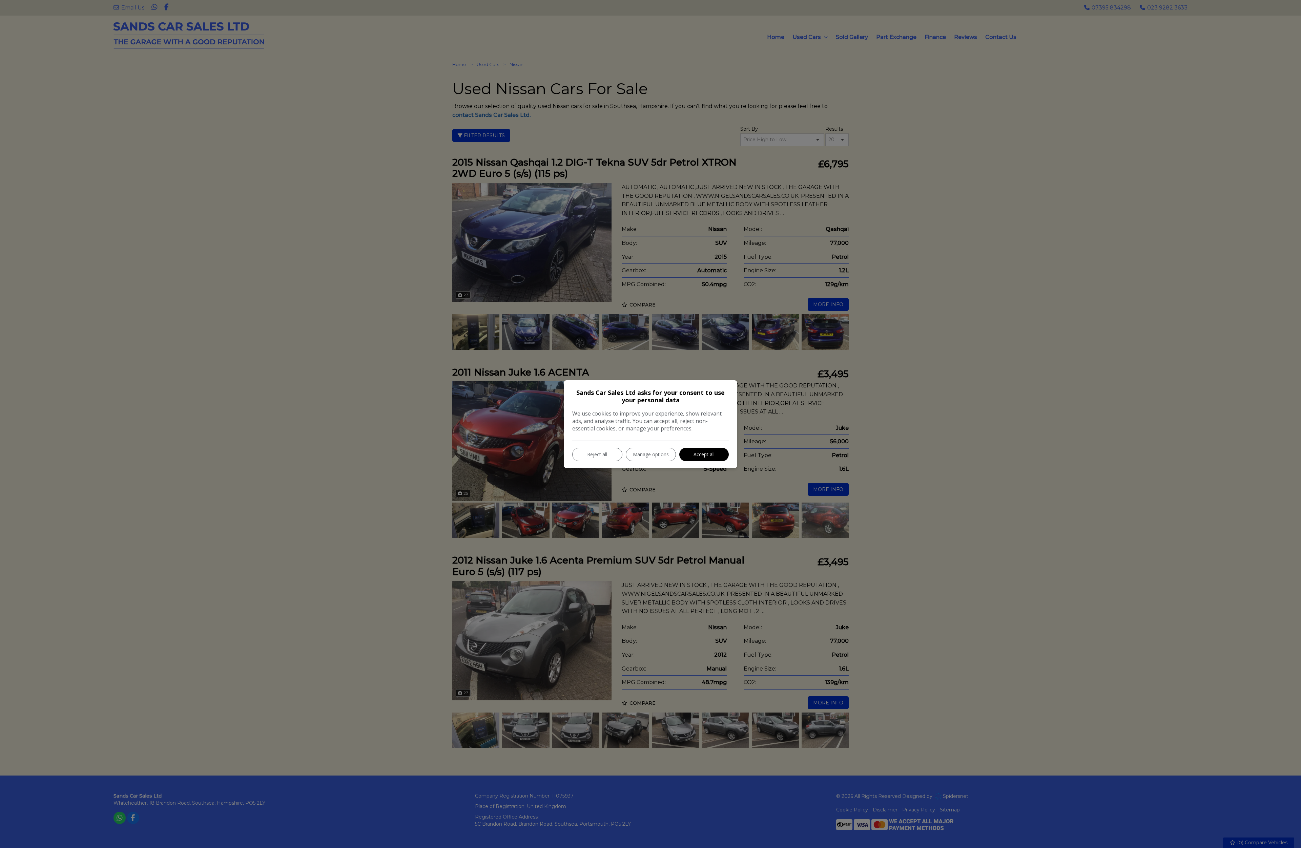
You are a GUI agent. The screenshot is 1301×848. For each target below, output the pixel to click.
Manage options (651, 454)
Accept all (704, 454)
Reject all (597, 454)
